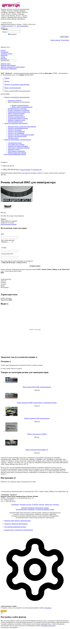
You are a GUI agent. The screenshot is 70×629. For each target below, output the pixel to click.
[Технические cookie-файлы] (19, 627)
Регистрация (65, 40)
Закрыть (3, 27)
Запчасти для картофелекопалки (18, 128)
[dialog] (35, 573)
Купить (3, 219)
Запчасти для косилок (15, 130)
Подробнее (47, 608)
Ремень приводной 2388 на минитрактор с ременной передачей (37, 402)
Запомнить (13, 34)
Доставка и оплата (25, 504)
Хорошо (3, 611)
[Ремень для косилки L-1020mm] (36, 427)
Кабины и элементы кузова (16, 120)
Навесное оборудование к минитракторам (17, 520)
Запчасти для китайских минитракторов (16, 84)
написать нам (37, 169)
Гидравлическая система (15, 115)
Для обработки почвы (15, 143)
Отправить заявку (35, 266)
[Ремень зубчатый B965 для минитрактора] (17, 201)
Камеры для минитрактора (20, 105)
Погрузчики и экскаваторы (16, 151)
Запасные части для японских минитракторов (18, 530)
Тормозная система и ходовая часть (19, 112)
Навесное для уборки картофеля (18, 146)
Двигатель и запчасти (15, 100)
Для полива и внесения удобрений (19, 148)
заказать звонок (25, 169)
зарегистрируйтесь (22, 26)
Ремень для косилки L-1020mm (36, 434)
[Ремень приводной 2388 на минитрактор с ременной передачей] (36, 395)
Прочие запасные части (15, 121)
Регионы (56, 504)
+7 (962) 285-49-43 (8, 21)
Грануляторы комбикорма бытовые (15, 154)
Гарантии (35, 504)
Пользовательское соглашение (25, 509)
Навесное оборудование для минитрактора (17, 139)
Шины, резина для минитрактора (22, 107)
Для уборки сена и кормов (16, 144)
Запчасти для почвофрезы (16, 133)
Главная (6, 78)
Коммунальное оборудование (17, 152)
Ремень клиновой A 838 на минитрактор (36, 418)
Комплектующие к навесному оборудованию (22, 126)
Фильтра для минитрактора (16, 117)
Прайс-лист (48, 504)
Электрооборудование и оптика (18, 118)
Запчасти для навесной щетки (17, 136)
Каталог (6, 81)
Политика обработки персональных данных (35, 508)
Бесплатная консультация (8, 224)
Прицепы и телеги (14, 149)
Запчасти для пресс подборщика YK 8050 (21, 134)
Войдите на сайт (8, 26)
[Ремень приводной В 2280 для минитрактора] (36, 380)
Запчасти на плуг (13, 138)
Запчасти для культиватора (16, 131)
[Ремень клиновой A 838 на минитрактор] (36, 411)
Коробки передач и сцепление (17, 108)
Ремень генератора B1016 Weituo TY (36, 449)
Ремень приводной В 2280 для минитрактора (37, 387)
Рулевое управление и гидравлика (18, 110)
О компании (15, 504)
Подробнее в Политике (48, 625)
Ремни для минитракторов (12, 88)
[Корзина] (2, 45)
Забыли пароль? (55, 40)
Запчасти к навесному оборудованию (16, 123)
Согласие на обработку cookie (45, 509)
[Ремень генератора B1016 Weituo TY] (36, 442)
